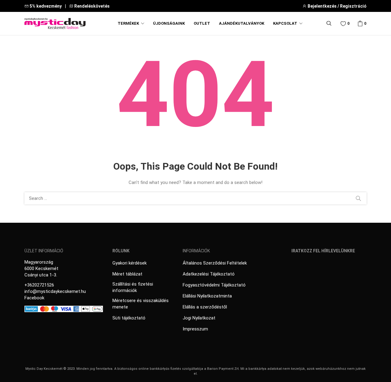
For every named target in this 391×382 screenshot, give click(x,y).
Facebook (34, 298)
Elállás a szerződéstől (205, 307)
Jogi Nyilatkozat (199, 318)
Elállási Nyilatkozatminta (207, 296)
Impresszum (195, 329)
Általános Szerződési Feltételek (215, 263)
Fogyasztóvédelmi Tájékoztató (214, 285)
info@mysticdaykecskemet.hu (55, 291)
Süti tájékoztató (128, 318)
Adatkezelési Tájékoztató (209, 274)
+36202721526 (39, 285)
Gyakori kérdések (129, 263)
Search (358, 198)
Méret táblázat (127, 274)
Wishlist (348, 23)
